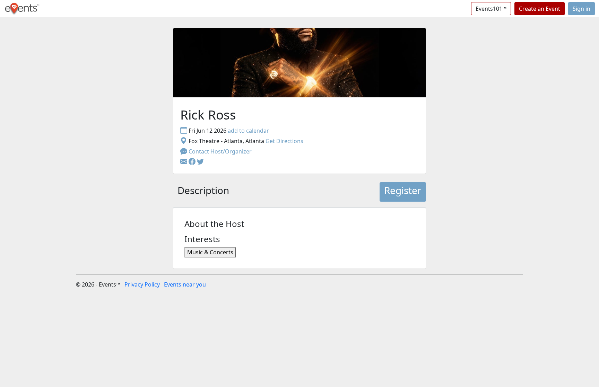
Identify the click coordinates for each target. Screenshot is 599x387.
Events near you (185, 284)
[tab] (203, 192)
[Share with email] (184, 162)
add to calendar (248, 130)
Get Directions (284, 141)
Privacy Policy (142, 284)
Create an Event (539, 8)
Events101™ (491, 8)
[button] (193, 162)
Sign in (581, 8)
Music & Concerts (210, 252)
